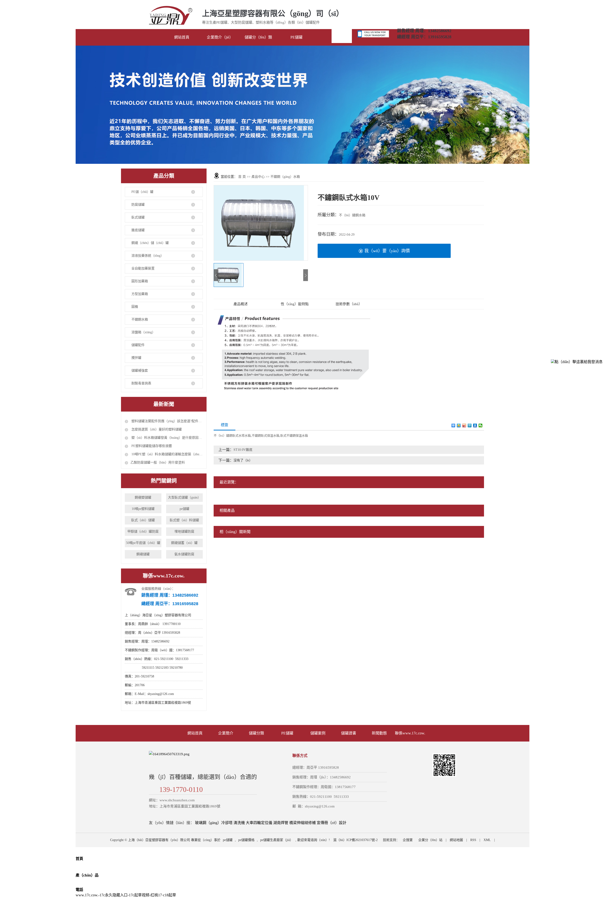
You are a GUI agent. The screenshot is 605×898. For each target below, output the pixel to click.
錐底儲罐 (138, 230)
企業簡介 (225, 733)
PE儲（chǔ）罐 (142, 192)
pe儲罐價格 (246, 840)
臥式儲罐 (138, 217)
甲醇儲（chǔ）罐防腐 (143, 531)
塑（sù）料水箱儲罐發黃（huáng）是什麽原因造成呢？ (166, 437)
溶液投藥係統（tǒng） (147, 255)
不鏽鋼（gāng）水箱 (285, 176)
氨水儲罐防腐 (184, 554)
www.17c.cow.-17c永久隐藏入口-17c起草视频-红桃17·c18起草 (126, 895)
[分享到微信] (481, 425)
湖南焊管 (280, 823)
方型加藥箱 (139, 294)
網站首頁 (195, 733)
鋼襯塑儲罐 (143, 497)
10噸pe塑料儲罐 (143, 509)
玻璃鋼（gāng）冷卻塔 (214, 823)
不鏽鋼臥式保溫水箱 (265, 435)
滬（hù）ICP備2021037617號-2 (355, 840)
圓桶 (134, 306)
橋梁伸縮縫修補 (302, 823)
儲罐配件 (138, 345)
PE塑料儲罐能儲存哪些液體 (151, 446)
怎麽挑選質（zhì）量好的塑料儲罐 (156, 429)
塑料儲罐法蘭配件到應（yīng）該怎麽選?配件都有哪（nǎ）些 (166, 421)
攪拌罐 (136, 358)
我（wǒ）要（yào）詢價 (387, 250)
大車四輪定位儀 (259, 823)
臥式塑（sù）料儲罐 (184, 520)
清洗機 (239, 823)
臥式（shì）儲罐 (143, 520)
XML (487, 840)
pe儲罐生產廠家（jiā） (276, 840)
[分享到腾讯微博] (470, 425)
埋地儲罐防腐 (184, 531)
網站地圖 (456, 840)
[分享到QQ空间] (459, 425)
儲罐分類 (256, 733)
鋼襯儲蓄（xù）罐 (184, 543)
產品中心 (258, 176)
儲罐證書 (348, 733)
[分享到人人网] (475, 425)
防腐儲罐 (138, 204)
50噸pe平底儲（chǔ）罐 (143, 543)
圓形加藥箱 (139, 281)
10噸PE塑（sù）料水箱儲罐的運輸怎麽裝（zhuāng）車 (166, 454)
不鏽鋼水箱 (139, 319)
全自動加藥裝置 (143, 268)
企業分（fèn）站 (430, 840)
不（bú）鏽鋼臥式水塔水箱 (232, 435)
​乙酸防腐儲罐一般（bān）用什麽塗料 (157, 462)
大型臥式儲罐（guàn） (184, 497)
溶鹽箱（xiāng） (143, 332)
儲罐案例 (317, 733)
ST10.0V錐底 (242, 449)
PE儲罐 (287, 733)
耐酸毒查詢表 (141, 383)
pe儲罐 (184, 509)
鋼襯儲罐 (143, 554)
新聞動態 (379, 733)
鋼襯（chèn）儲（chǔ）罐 (150, 243)
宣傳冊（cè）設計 (331, 823)
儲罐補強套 (139, 370)
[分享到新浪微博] (464, 425)
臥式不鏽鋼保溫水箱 (294, 435)
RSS (473, 840)
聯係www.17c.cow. (410, 733)
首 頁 (242, 176)
